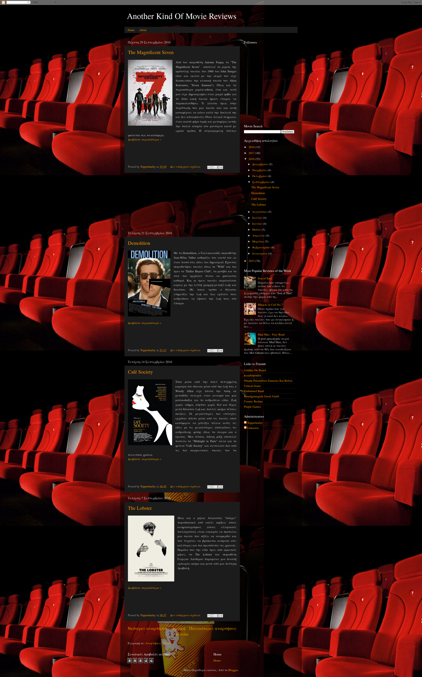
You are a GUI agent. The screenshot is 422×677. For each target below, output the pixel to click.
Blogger (233, 670)
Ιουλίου (257, 218)
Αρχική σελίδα (180, 631)
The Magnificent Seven (151, 52)
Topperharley (255, 423)
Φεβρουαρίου (261, 247)
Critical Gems (252, 386)
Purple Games (252, 407)
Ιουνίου (257, 224)
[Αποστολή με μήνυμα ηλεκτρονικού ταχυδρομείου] (209, 167)
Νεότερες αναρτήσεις (148, 628)
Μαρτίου (258, 241)
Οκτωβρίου (260, 176)
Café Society (140, 371)
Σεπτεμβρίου (261, 182)
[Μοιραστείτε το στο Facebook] (218, 167)
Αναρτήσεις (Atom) (158, 643)
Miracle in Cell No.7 (270, 305)
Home (131, 30)
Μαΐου (257, 229)
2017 (252, 153)
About (143, 30)
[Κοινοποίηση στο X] (215, 167)
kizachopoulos (252, 375)
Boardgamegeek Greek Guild (261, 396)
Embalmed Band (254, 391)
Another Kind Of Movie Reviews (181, 15)
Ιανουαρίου (260, 253)
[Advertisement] (182, 202)
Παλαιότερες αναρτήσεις (213, 628)
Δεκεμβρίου (260, 164)
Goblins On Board (255, 370)
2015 (252, 261)
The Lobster (140, 508)
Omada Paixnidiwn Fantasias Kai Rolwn (268, 380)
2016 (252, 159)
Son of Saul (265, 278)
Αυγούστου (260, 212)
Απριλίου (259, 235)
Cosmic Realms (253, 401)
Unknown (253, 428)
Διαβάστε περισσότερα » (144, 139)
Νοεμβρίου (260, 170)
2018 (252, 147)
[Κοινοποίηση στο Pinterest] (221, 167)
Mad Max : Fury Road (271, 334)
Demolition (139, 243)
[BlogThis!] (212, 167)
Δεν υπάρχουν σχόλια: (185, 167)
